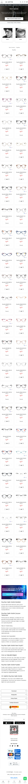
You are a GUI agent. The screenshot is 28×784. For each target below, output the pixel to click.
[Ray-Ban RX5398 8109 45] (21, 540)
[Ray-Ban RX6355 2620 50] (6, 166)
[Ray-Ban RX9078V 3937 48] (21, 254)
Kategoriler (14, 694)
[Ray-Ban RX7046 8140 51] (21, 276)
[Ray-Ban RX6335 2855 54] (21, 518)
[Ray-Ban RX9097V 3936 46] (21, 320)
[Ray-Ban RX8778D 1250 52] (6, 122)
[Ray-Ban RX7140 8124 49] (21, 342)
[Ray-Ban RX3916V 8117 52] (21, 562)
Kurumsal (14, 691)
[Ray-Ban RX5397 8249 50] (6, 408)
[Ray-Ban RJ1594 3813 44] (6, 100)
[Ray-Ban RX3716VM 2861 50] (6, 430)
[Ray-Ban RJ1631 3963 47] (6, 232)
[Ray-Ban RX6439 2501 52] (6, 518)
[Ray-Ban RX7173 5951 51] (6, 496)
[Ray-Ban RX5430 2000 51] (6, 540)
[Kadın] (20, 33)
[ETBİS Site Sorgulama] (14, 730)
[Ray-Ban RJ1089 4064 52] (21, 100)
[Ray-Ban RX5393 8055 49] (6, 56)
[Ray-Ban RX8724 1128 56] (21, 474)
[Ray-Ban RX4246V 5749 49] (21, 56)
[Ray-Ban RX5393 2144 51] (6, 562)
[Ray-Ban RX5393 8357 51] (21, 188)
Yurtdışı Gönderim (14, 702)
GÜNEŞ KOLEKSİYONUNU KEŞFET (14, 18)
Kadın (20, 39)
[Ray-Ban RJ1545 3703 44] (6, 254)
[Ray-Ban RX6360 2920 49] (21, 298)
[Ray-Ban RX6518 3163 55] (21, 496)
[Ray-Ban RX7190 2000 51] (21, 122)
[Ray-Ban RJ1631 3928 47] (21, 78)
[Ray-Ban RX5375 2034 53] (21, 408)
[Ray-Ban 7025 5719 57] (6, 474)
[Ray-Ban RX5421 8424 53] (21, 386)
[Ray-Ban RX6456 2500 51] (21, 144)
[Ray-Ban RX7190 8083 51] (6, 276)
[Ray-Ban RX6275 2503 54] (6, 386)
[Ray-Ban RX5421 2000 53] (6, 188)
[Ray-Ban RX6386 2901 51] (21, 364)
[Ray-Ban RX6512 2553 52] (6, 364)
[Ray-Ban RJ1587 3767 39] (6, 320)
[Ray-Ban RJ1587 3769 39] (21, 452)
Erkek (7, 39)
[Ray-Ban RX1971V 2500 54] (6, 78)
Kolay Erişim (14, 698)
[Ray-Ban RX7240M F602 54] (6, 342)
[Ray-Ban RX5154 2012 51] (6, 210)
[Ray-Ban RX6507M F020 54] (6, 298)
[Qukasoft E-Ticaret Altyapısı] (14, 778)
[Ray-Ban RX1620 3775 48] (21, 430)
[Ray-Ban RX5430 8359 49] (21, 166)
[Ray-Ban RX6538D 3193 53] (6, 144)
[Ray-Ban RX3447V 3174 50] (21, 210)
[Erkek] (7, 33)
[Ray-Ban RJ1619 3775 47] (6, 452)
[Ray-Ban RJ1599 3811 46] (21, 232)
